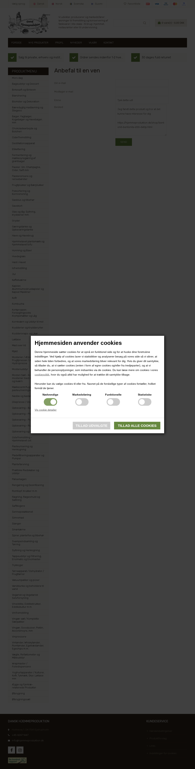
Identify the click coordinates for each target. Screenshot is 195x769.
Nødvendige (50, 394)
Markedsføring (81, 394)
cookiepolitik (42, 374)
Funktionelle (113, 394)
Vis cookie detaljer (46, 409)
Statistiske (145, 394)
